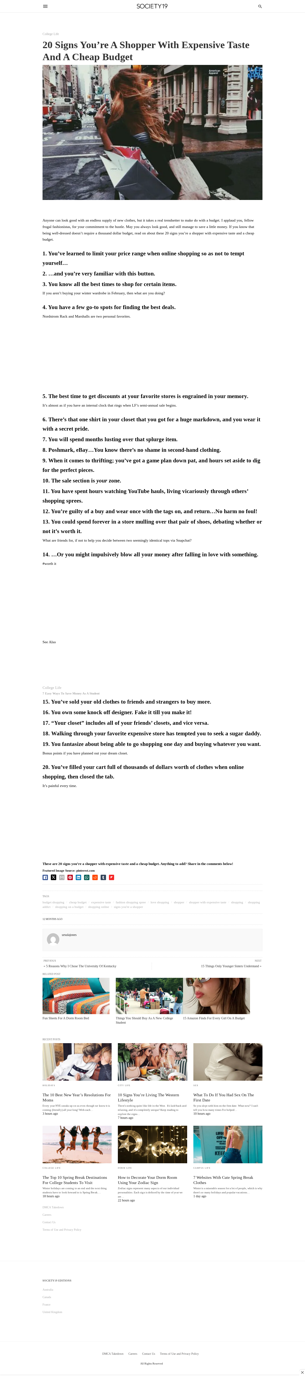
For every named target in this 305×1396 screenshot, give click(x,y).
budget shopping (53, 902)
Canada (47, 1297)
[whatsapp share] (86, 877)
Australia (48, 1289)
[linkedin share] (78, 877)
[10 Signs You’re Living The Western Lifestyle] (152, 1062)
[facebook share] (45, 877)
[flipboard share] (111, 877)
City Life (124, 1085)
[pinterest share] (70, 877)
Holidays (49, 1085)
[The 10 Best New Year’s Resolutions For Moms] (77, 1062)
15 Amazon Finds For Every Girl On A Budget (214, 1018)
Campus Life (202, 1168)
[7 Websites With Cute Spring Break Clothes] (227, 1144)
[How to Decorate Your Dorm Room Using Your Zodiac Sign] (152, 1144)
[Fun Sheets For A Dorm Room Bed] (76, 996)
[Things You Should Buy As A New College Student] (149, 996)
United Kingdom (52, 1312)
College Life (51, 34)
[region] (152, 357)
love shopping (160, 902)
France (46, 1304)
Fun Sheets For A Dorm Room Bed (66, 1018)
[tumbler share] (103, 877)
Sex (195, 1085)
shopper (179, 902)
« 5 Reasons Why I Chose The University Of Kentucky (80, 966)
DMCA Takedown (53, 1207)
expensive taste (101, 902)
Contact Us (49, 1222)
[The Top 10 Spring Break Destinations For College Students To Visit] (77, 1144)
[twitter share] (53, 877)
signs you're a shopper (128, 907)
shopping (237, 902)
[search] (260, 6)
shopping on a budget (69, 907)
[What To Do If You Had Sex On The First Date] (227, 1062)
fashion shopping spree (131, 902)
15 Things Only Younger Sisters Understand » (231, 966)
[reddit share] (95, 877)
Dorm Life (125, 1168)
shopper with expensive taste (207, 902)
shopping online (98, 907)
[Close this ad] (302, 1372)
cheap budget (78, 902)
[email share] (62, 877)
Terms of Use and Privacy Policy (62, 1229)
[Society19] (152, 6)
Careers (47, 1214)
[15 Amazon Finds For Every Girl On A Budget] (216, 996)
